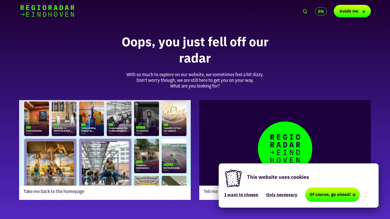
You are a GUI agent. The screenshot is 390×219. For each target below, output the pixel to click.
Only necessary (281, 194)
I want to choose (241, 194)
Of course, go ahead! (330, 194)
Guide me (349, 11)
